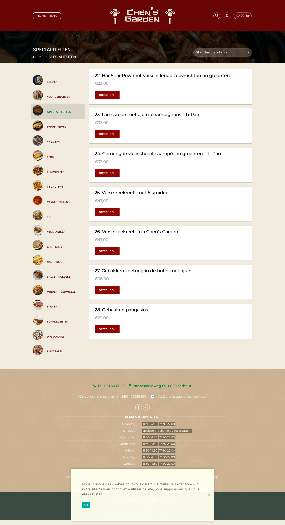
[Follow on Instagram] (146, 407)
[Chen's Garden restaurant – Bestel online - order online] (142, 15)
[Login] (227, 16)
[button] (243, 16)
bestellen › (107, 95)
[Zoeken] (216, 16)
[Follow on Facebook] (138, 407)
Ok (86, 504)
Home (38, 57)
